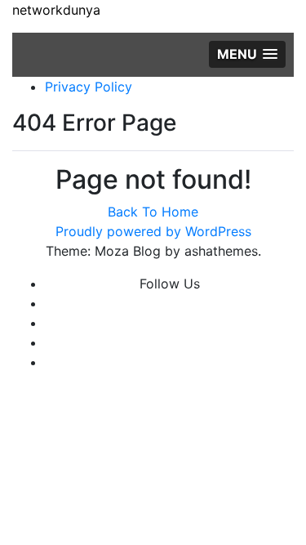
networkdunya (56, 10)
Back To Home (153, 211)
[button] (247, 54)
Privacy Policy (88, 86)
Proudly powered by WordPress (153, 231)
